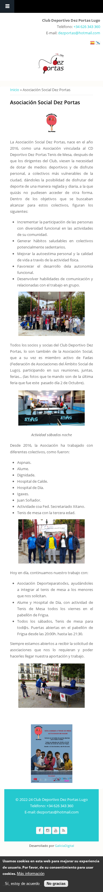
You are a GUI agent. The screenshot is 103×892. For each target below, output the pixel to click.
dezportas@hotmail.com (79, 32)
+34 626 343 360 (87, 26)
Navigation (7, 6)
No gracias (56, 883)
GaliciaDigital (64, 845)
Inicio (14, 89)
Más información (30, 873)
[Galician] (98, 44)
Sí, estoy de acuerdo (22, 883)
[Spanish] (92, 44)
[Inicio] (51, 64)
